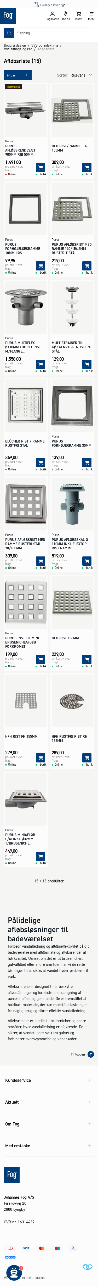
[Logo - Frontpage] (23, 16)
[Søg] (9, 33)
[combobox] (54, 33)
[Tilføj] (40, 167)
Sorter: (62, 75)
